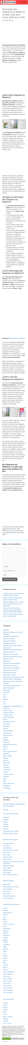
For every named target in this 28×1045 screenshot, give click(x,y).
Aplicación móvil (8, 659)
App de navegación (9, 688)
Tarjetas (5, 1003)
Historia (5, 933)
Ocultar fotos (7, 884)
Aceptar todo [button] (6, 1038)
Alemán (5, 958)
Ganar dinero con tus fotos (11, 887)
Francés (5, 942)
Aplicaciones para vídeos (10, 839)
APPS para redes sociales (10, 813)
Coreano (5, 965)
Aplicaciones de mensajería (11, 668)
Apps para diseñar (8, 999)
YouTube (5, 829)
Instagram (6, 819)
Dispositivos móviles (9, 721)
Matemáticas (7, 928)
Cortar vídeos (7, 868)
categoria (6, 699)
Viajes (5, 779)
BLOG (4, 697)
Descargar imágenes (9, 896)
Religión (5, 758)
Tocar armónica (7, 992)
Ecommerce (6, 726)
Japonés (5, 949)
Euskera (5, 955)
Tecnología (6, 767)
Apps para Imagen (8, 880)
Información (6, 742)
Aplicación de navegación (10, 654)
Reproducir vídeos (8, 866)
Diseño (5, 719)
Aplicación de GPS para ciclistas (12, 645)
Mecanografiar (7, 912)
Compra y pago (7, 710)
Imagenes (6, 740)
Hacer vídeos (7, 872)
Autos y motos (7, 1023)
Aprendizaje (6, 690)
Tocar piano (6, 976)
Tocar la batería (7, 978)
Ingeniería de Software (10, 744)
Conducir (5, 910)
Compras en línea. (8, 712)
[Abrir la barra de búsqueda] (18, 2)
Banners (5, 1007)
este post (13, 530)
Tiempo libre (6, 769)
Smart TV (6, 760)
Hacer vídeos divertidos (10, 874)
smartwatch (6, 763)
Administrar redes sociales (11, 831)
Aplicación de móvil (9, 652)
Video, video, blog (8, 783)
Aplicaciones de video (9, 672)
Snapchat (6, 826)
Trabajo (5, 772)
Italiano (5, 967)
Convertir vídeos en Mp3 (10, 850)
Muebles (5, 1019)
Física (4, 926)
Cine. (4, 704)
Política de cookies (6, 1035)
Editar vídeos (7, 854)
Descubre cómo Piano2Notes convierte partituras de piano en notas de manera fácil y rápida (12, 610)
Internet (5, 747)
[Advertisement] (14, 33)
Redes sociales (7, 756)
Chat (4, 701)
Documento (6, 724)
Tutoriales (6, 776)
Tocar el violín (7, 985)
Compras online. (8, 715)
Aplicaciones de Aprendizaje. (11, 663)
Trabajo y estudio (8, 774)
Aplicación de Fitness (9, 643)
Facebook (6, 817)
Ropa (4, 1012)
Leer (4, 917)
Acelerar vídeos (7, 857)
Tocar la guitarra (8, 974)
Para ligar (6, 810)
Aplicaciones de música (10, 670)
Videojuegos (6, 788)
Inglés (4, 946)
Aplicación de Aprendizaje (11, 636)
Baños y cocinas (8, 1016)
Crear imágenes (7, 889)
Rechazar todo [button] (6, 1041)
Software (5, 765)
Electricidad (6, 935)
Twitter (5, 822)
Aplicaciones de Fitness (10, 666)
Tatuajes (5, 1021)
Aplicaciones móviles (9, 675)
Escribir (5, 915)
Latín (4, 953)
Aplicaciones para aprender (11, 904)
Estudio (5, 728)
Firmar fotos (6, 893)
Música (5, 749)
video (4, 781)
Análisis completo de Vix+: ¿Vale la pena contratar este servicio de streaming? (13, 604)
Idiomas (5, 940)
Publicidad (6, 753)
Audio (4, 694)
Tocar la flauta (7, 981)
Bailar (4, 919)
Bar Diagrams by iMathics (17, 338)
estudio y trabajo (8, 731)
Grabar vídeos (7, 859)
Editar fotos (6, 891)
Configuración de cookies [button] (18, 1038)
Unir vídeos (6, 845)
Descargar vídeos (8, 843)
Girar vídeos (6, 852)
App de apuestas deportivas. (11, 685)
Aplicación (6, 630)
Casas (5, 1014)
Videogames (7, 785)
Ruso (4, 962)
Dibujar (5, 908)
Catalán (5, 969)
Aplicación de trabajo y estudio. (12, 656)
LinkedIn (5, 824)
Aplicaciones (7, 661)
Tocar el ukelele (7, 990)
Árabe (5, 951)
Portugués (6, 944)
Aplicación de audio (9, 638)
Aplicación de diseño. (9, 641)
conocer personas (8, 717)
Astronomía (6, 692)
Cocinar (5, 922)
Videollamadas (7, 848)
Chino (4, 960)
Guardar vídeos (7, 870)
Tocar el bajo (7, 983)
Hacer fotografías (8, 898)
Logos (5, 1005)
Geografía (6, 931)
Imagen (5, 737)
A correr (5, 938)
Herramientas (7, 733)
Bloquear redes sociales (10, 833)
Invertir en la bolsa (8, 924)
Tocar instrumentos (9, 971)
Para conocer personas (10, 751)
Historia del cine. (8, 735)
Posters (5, 1010)
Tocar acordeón (7, 987)
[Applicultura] (8, 2)
